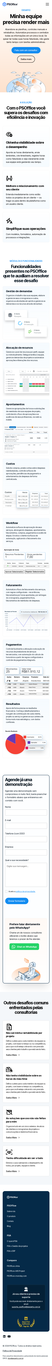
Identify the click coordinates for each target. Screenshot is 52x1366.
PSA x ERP (11, 1251)
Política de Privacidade (12, 1351)
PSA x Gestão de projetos (17, 1246)
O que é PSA (12, 1241)
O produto (11, 1216)
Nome (8, 807)
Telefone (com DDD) (15, 833)
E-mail (8, 820)
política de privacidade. (25, 891)
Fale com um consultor (26, 50)
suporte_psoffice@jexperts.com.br (26, 1307)
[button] (46, 4)
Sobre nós (11, 1211)
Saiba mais (26, 59)
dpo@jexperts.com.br (15, 1358)
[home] (10, 4)
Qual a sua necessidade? (17, 860)
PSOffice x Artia (13, 1266)
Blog (9, 1226)
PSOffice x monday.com (17, 1276)
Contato (10, 1221)
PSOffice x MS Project (16, 1271)
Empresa (9, 847)
